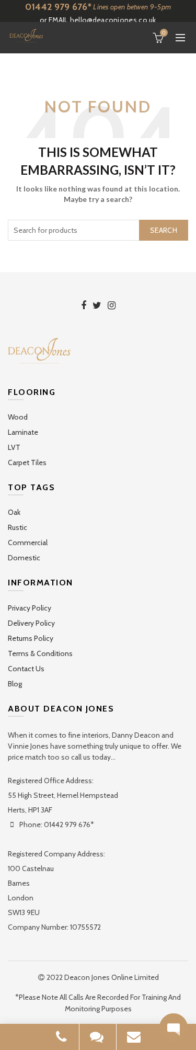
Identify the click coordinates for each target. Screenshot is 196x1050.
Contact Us (26, 668)
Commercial (28, 542)
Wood (18, 417)
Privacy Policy (29, 608)
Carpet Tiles (27, 462)
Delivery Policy (31, 623)
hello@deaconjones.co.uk (113, 20)
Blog (15, 683)
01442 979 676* (58, 7)
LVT (14, 447)
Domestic (24, 557)
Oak (14, 512)
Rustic (17, 527)
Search (163, 230)
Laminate (23, 432)
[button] (173, 1027)
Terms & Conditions (40, 653)
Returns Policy (30, 638)
